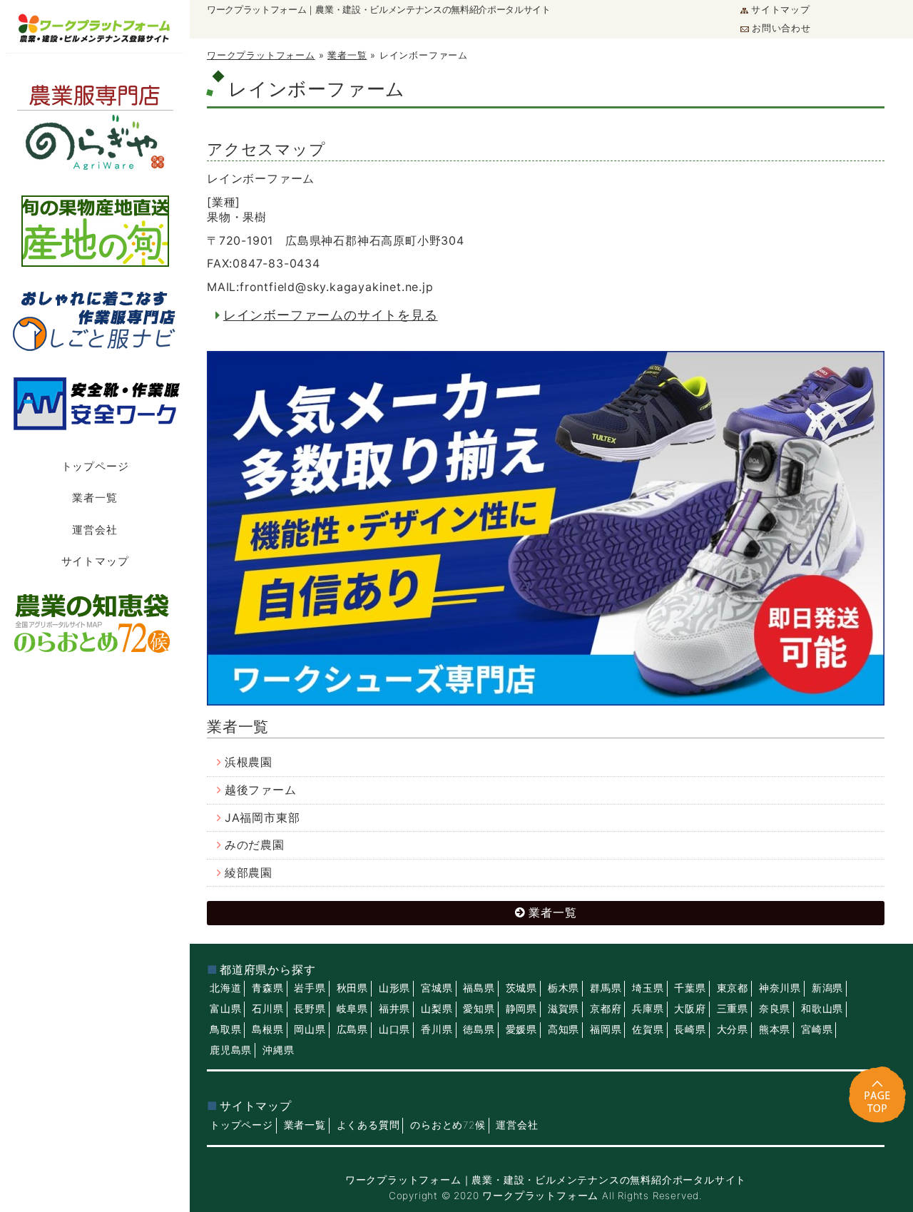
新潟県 (827, 988)
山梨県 (436, 1008)
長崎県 (689, 1029)
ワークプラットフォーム (261, 55)
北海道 (225, 988)
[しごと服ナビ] (95, 318)
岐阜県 (352, 1008)
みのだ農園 (255, 845)
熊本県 (774, 1029)
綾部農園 (248, 873)
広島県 (352, 1029)
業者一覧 (94, 497)
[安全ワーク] (95, 403)
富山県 (225, 1008)
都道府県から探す (267, 970)
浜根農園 (248, 762)
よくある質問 (368, 1125)
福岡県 (605, 1029)
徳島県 (478, 1029)
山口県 (394, 1029)
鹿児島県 (231, 1050)
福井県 (394, 1008)
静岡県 (521, 1008)
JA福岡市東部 (262, 818)
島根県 (267, 1029)
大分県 (732, 1029)
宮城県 (436, 988)
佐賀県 (647, 1029)
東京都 (732, 988)
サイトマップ (780, 9)
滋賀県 (563, 1008)
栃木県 (563, 988)
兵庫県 (647, 1008)
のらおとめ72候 (447, 1125)
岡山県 (309, 1029)
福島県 (478, 988)
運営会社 (94, 529)
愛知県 (478, 1008)
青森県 (267, 988)
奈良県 (774, 1008)
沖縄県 (278, 1050)
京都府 (605, 1008)
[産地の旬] (95, 231)
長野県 (309, 1008)
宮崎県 (816, 1029)
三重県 (732, 1008)
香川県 (436, 1029)
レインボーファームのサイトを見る (330, 314)
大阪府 (689, 1008)
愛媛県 (521, 1029)
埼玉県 (647, 988)
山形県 (394, 988)
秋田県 (352, 988)
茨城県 (521, 988)
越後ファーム (261, 790)
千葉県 (689, 988)
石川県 (267, 1008)
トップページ (95, 466)
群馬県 (605, 988)
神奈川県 (780, 988)
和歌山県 (822, 1008)
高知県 (563, 1029)
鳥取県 (225, 1029)
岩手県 (309, 988)
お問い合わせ (781, 28)
